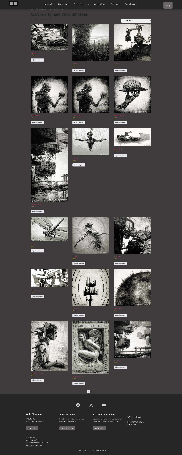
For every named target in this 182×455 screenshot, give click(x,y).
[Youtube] (104, 405)
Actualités (99, 4)
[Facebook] (78, 405)
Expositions (80, 4)
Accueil (48, 4)
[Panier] (168, 5)
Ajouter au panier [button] (37, 60)
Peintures (63, 4)
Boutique (130, 4)
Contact (115, 4)
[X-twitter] (91, 405)
